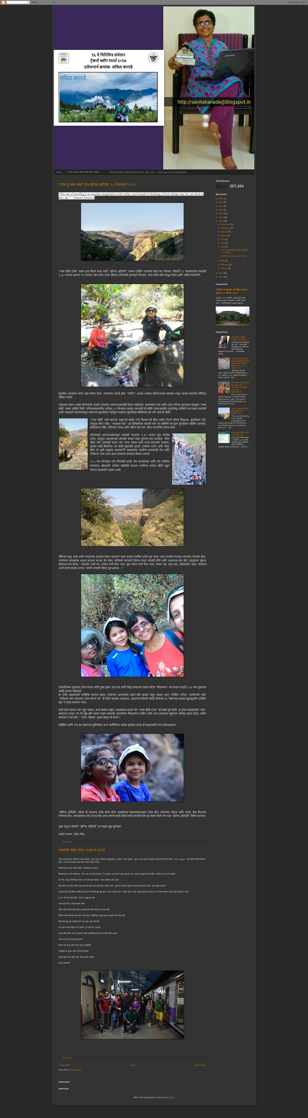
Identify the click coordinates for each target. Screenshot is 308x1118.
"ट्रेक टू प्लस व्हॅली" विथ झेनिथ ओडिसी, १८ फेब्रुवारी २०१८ (97, 185)
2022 (221, 206)
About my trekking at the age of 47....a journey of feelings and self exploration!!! (240, 387)
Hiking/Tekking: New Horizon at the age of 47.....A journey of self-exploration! (148, 172)
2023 (221, 202)
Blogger (170, 1097)
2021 (221, 210)
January (224, 268)
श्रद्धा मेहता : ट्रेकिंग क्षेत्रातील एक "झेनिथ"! (239, 338)
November (226, 228)
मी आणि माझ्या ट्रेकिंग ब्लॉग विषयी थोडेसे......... (86, 172)
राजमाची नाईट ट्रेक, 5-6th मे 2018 (82, 850)
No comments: (67, 842)
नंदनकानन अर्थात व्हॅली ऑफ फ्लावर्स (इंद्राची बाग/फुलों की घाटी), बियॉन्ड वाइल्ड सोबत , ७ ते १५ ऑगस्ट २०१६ (240, 363)
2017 (221, 273)
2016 (221, 277)
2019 (221, 217)
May (223, 247)
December (226, 224)
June (223, 243)
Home (59, 172)
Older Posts (200, 1065)
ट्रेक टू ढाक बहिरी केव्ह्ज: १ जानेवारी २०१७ (240, 433)
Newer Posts (64, 1065)
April (223, 261)
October (224, 232)
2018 (221, 221)
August (224, 236)
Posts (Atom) (75, 1070)
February (225, 265)
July (223, 239)
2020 (221, 213)
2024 (221, 198)
